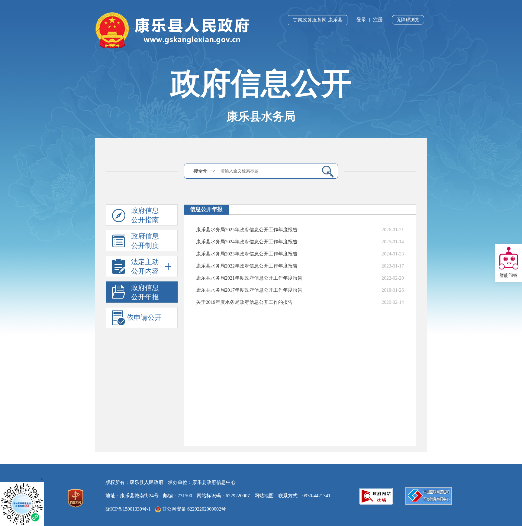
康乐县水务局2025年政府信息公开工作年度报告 (247, 229)
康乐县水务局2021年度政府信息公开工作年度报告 (249, 278)
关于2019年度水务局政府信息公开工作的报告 (244, 302)
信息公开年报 (206, 209)
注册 (378, 19)
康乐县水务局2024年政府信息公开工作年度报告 (247, 241)
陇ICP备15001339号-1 (128, 508)
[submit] (325, 171)
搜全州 (200, 171)
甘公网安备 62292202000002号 (193, 508)
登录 (361, 19)
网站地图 (264, 495)
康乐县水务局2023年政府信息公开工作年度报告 (247, 253)
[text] (267, 171)
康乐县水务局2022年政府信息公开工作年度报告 (247, 265)
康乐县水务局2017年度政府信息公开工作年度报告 (249, 290)
